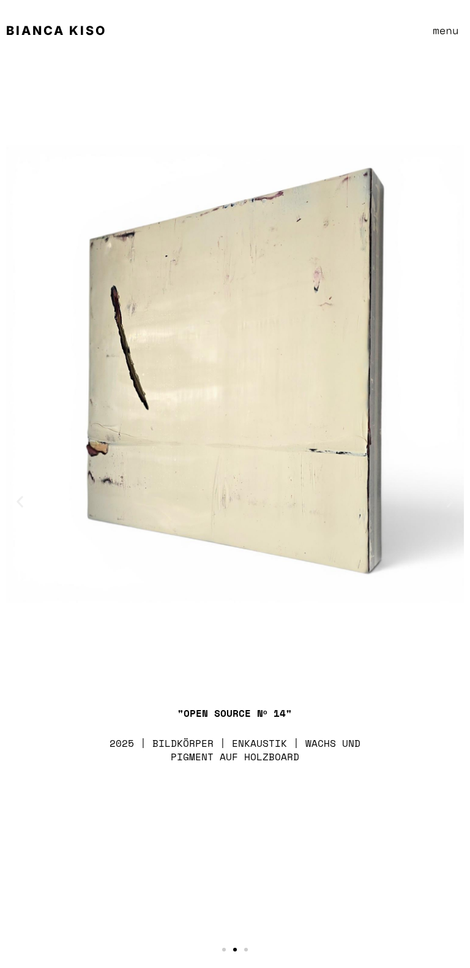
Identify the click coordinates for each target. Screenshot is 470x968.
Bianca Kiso (56, 30)
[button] (445, 25)
